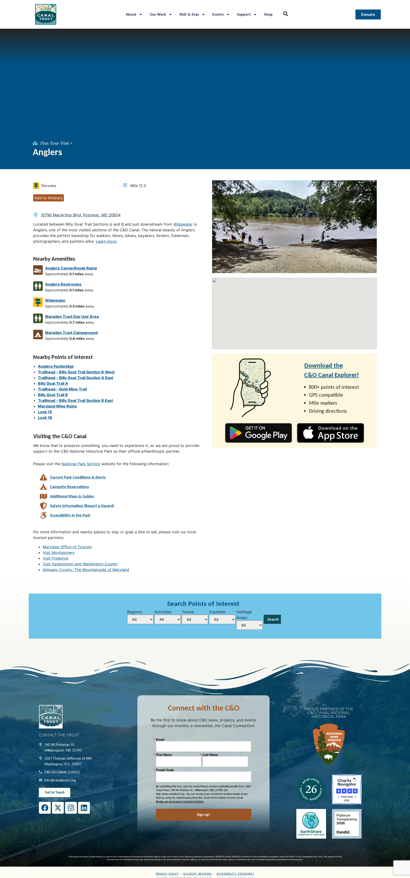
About (131, 14)
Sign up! (203, 814)
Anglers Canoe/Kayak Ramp (71, 268)
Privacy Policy (167, 873)
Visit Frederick (56, 558)
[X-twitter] (58, 808)
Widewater (183, 224)
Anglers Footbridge (56, 366)
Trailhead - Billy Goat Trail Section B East (75, 400)
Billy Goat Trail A (53, 383)
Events (218, 14)
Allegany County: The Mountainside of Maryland (86, 569)
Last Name (210, 754)
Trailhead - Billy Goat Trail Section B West (76, 372)
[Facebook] (45, 808)
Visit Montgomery (59, 552)
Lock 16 (45, 417)
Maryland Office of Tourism (67, 546)
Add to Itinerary (48, 197)
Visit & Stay (189, 14)
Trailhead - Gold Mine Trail (62, 389)
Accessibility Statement (235, 873)
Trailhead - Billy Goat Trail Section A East (75, 377)
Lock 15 (45, 411)
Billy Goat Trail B (53, 394)
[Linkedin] (84, 808)
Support (244, 14)
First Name (164, 754)
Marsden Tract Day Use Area (72, 316)
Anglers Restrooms (63, 284)
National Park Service (80, 463)
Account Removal (197, 873)
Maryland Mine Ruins (57, 406)
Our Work (158, 14)
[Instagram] (71, 808)
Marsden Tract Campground (71, 332)
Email (160, 739)
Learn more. (106, 241)
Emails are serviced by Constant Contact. (180, 801)
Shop (268, 14)
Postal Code (165, 769)
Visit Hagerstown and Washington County (80, 564)
